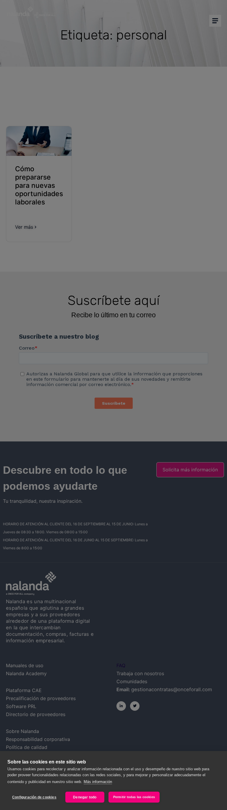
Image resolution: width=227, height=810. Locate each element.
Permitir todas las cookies (134, 797)
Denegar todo (84, 797)
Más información (98, 781)
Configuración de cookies (34, 797)
